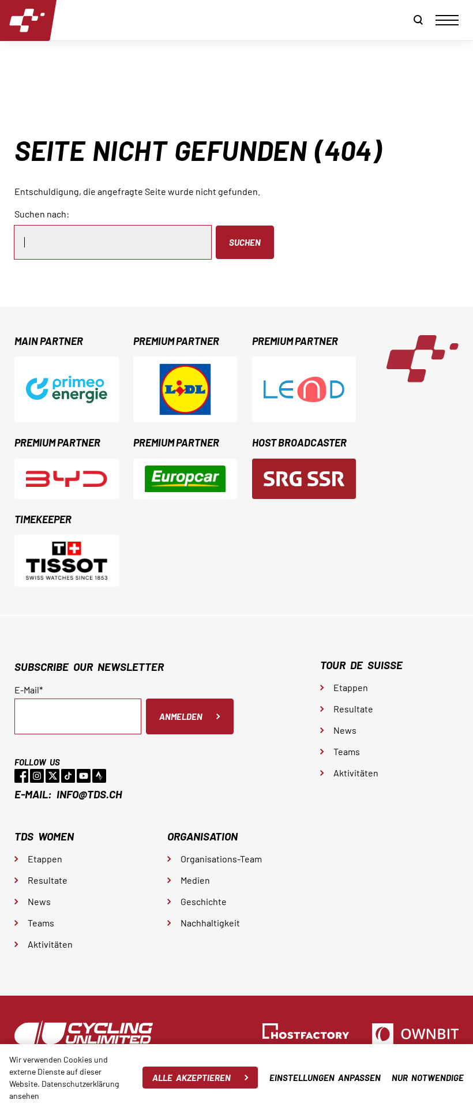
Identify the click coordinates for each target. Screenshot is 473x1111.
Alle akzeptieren (191, 1077)
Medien (195, 879)
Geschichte (204, 901)
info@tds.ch (89, 794)
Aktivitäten (355, 772)
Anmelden (180, 716)
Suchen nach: (41, 213)
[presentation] (447, 20)
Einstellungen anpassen (325, 1077)
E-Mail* (28, 690)
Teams (346, 751)
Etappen (350, 687)
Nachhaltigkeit (210, 922)
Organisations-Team (221, 858)
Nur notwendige (428, 1077)
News (344, 730)
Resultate (353, 708)
